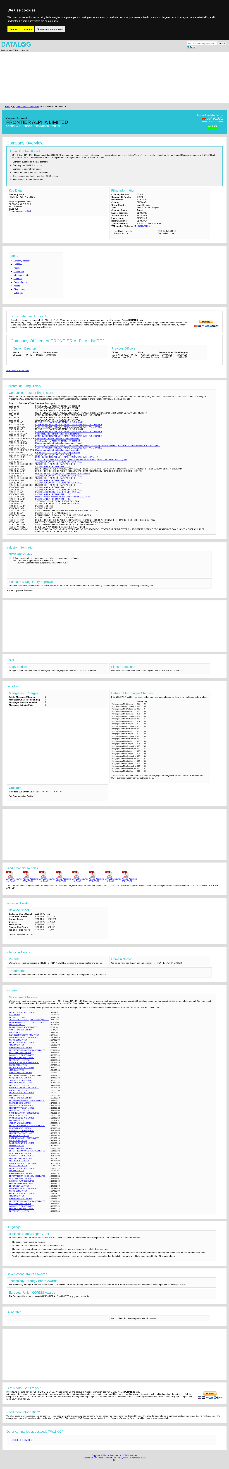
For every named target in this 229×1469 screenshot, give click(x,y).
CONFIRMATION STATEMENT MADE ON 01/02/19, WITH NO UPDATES (68, 436)
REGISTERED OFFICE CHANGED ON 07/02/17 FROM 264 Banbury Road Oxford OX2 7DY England (81, 459)
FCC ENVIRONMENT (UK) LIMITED (23, 1027)
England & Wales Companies (25, 106)
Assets (17, 286)
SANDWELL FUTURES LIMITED (21, 1055)
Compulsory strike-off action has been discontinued (58, 434)
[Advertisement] (97, 77)
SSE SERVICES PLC (17, 1025)
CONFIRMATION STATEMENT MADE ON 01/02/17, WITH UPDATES (66, 457)
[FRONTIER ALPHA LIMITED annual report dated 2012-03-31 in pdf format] (14, 874)
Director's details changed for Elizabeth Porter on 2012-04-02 (62, 497)
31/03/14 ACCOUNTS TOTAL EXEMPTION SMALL (58, 483)
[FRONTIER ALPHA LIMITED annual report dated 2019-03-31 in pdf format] (113, 874)
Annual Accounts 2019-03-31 (113, 880)
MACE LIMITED (15, 1032)
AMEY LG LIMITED (16, 1045)
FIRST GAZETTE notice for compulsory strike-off (57, 441)
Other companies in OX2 (20, 211)
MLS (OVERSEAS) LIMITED (20, 1053)
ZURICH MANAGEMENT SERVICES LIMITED (26, 1022)
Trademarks (19, 271)
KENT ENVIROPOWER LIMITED (21, 1058)
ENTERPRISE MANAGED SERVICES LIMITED (27, 1050)
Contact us (88, 1458)
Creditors (18, 278)
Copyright (96, 1455)
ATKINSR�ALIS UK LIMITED (20, 1030)
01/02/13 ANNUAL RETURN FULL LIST (53, 494)
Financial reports (21, 282)
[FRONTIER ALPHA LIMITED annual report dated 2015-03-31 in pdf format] (47, 874)
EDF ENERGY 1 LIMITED (19, 1060)
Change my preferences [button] (50, 29)
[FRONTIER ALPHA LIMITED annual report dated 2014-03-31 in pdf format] (30, 874)
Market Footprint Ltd (112, 1455)
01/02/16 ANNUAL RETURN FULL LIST (53, 466)
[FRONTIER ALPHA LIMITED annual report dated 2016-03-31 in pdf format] (63, 874)
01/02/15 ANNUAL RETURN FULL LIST (53, 480)
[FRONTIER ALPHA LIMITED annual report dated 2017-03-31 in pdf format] (80, 874)
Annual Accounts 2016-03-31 (63, 880)
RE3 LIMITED (14, 1015)
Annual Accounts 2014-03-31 (30, 880)
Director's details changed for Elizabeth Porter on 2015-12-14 (62, 473)
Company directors (22, 261)
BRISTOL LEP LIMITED (18, 1017)
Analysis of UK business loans (132, 1458)
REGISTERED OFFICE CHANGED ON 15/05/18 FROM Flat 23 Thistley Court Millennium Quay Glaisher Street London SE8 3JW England (97, 445)
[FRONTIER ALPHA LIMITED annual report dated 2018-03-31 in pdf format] (96, 874)
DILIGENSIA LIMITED (22, 1440)
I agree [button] (13, 29)
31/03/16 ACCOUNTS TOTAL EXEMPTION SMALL (58, 462)
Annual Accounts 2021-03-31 (129, 880)
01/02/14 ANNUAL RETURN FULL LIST (53, 487)
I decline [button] (27, 29)
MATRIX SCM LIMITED (18, 1040)
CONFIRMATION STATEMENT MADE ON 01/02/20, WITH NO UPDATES (68, 431)
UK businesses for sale (105, 1458)
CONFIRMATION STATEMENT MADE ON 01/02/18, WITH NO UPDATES (68, 448)
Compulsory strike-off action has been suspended (57, 438)
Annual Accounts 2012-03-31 (14, 880)
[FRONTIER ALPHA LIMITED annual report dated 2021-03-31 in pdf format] (129, 874)
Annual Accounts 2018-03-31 (96, 880)
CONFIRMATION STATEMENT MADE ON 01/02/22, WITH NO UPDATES (68, 424)
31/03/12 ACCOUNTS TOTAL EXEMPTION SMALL (58, 492)
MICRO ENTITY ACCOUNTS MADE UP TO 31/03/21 (59, 422)
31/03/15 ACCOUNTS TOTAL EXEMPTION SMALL (58, 476)
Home (7, 106)
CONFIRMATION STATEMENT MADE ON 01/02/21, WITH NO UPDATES (68, 427)
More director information (17, 370)
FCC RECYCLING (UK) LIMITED (21, 1012)
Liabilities (18, 264)
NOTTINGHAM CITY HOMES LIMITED (24, 1037)
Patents (17, 268)
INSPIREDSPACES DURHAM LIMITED (24, 1035)
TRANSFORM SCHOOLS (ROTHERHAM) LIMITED (29, 1020)
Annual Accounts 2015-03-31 (47, 880)
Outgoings (18, 293)
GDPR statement (129, 1455)
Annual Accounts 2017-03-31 (80, 880)
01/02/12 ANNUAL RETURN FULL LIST (53, 499)
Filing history (19, 289)
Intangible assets (21, 275)
